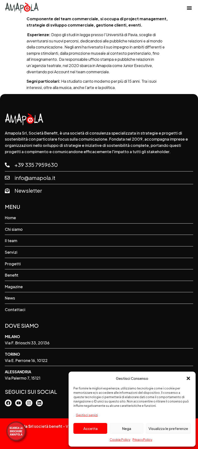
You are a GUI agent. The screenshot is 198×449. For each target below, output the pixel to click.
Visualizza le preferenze (168, 428)
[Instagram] (29, 403)
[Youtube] (18, 403)
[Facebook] (8, 403)
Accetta (90, 428)
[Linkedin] (39, 403)
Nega (126, 428)
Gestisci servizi (87, 415)
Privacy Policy (142, 440)
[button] (188, 378)
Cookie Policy (120, 440)
